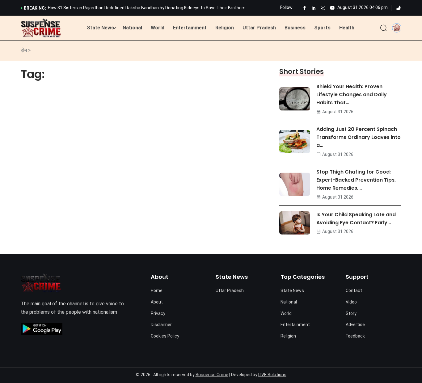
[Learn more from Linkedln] (314, 8)
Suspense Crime (212, 374)
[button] (396, 28)
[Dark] (398, 8)
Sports (322, 28)
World (157, 28)
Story (351, 313)
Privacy (158, 313)
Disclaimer (161, 324)
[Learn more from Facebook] (304, 8)
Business (295, 28)
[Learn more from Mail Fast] (323, 8)
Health (346, 28)
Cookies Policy (165, 336)
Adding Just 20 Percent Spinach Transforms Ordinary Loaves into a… (358, 137)
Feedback (355, 336)
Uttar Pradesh (259, 28)
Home (156, 290)
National (132, 28)
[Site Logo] (41, 28)
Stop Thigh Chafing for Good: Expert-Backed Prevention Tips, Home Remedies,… (356, 180)
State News (100, 28)
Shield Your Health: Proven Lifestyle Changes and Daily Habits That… (351, 94)
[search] (383, 28)
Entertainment (190, 28)
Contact (354, 290)
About (157, 301)
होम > (26, 50)
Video (351, 301)
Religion (224, 28)
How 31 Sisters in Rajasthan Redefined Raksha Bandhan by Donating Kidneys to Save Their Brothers (147, 7)
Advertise (355, 324)
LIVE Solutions (272, 374)
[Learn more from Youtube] (332, 8)
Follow (286, 7)
